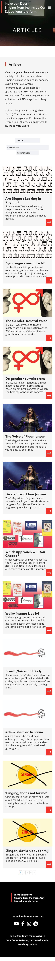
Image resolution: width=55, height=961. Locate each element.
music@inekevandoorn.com (27, 916)
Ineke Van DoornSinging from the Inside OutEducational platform (25, 7)
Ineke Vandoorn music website (27, 936)
